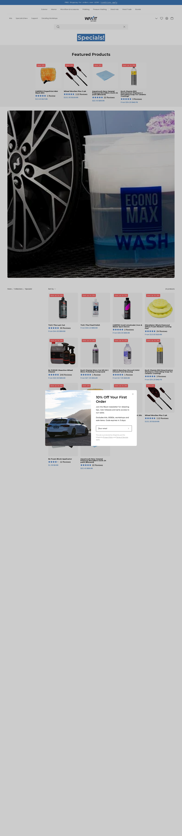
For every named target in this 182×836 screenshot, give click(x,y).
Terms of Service (122, 437)
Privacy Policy (108, 437)
